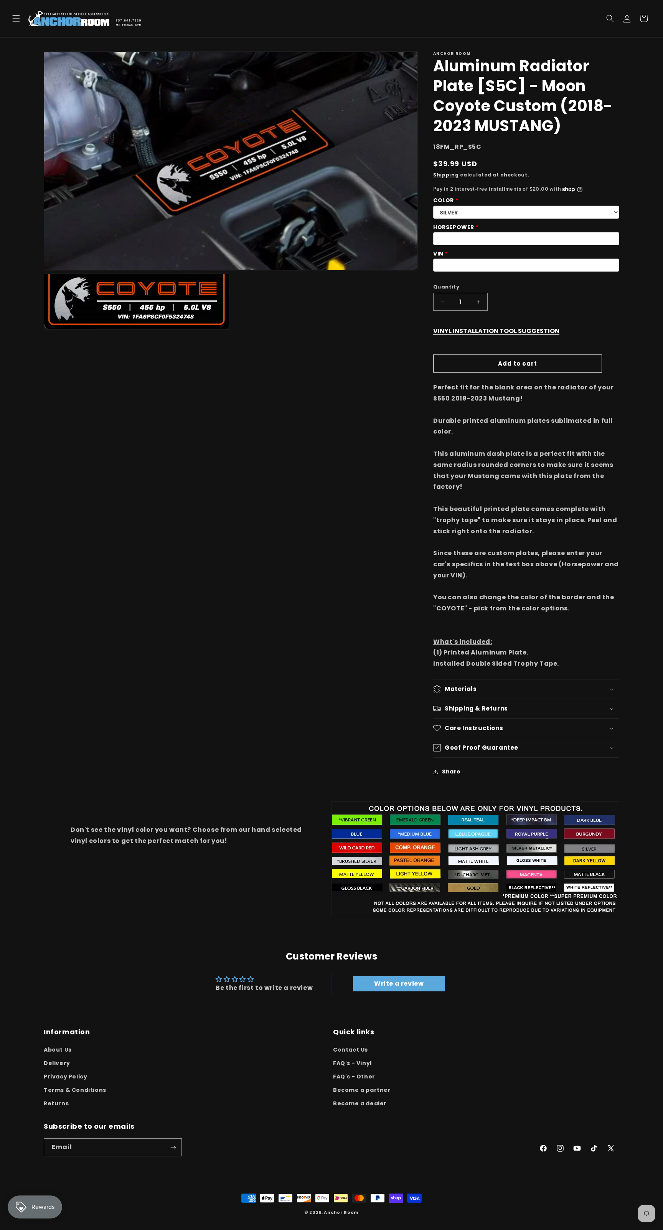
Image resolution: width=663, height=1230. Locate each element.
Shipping (446, 174)
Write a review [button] (399, 983)
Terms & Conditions (75, 1090)
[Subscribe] (173, 1148)
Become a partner (362, 1090)
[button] (16, 18)
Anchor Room (341, 1212)
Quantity (446, 286)
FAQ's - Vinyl (352, 1063)
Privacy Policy (65, 1076)
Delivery (57, 1063)
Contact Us (350, 1049)
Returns (56, 1103)
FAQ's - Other (354, 1076)
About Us (58, 1049)
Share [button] (451, 772)
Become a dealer (360, 1103)
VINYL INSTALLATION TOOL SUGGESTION (496, 330)
